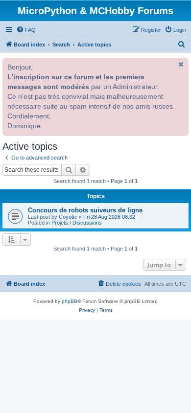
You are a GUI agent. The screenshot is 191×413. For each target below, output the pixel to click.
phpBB (69, 301)
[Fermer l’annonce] (180, 64)
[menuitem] (26, 30)
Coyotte (68, 217)
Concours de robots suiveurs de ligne (85, 210)
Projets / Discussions (76, 223)
